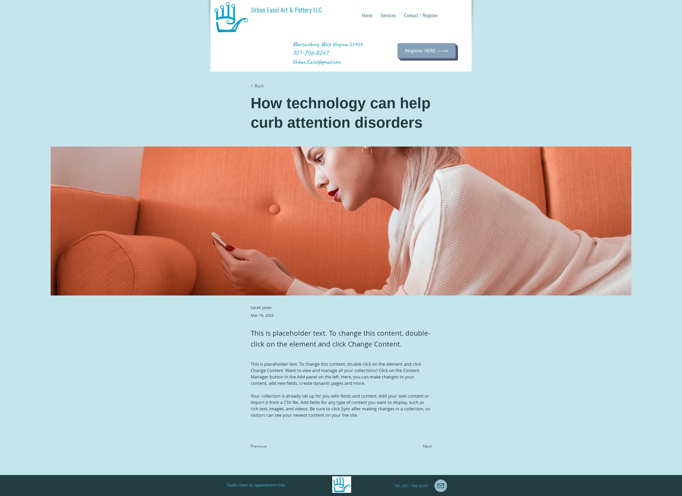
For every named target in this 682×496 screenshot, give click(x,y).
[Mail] (441, 486)
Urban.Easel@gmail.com (317, 62)
